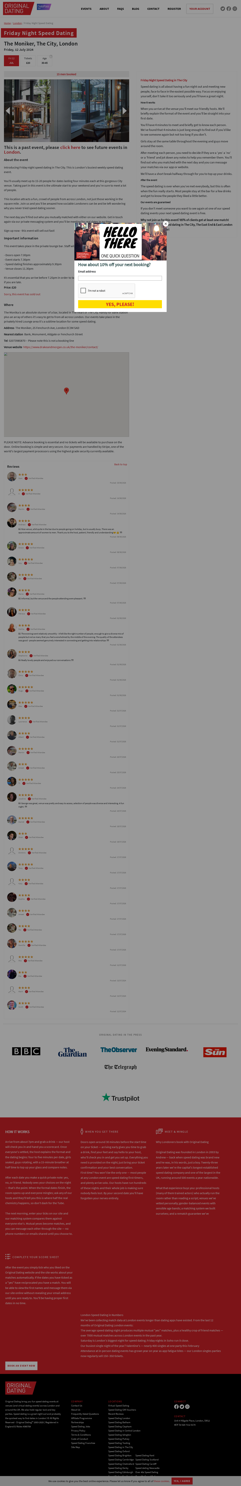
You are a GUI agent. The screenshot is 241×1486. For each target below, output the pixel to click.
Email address (87, 271)
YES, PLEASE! (120, 304)
